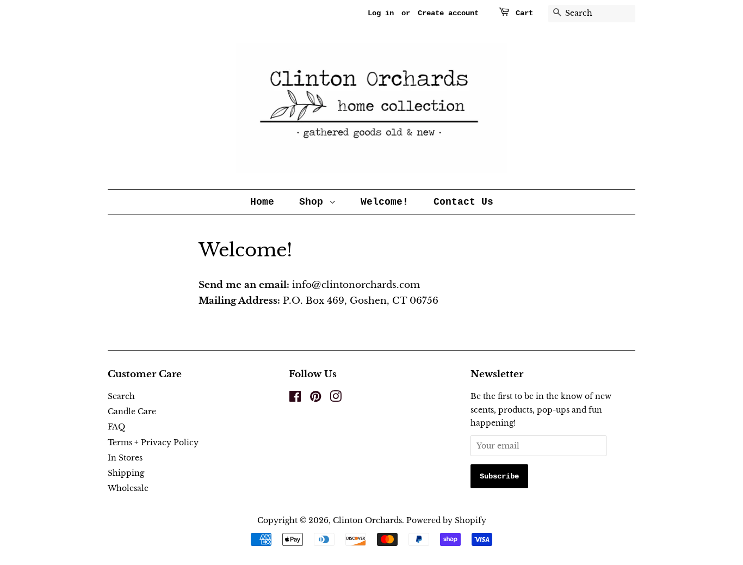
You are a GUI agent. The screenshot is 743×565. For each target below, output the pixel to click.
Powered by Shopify (446, 520)
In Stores (125, 458)
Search (121, 396)
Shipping (126, 473)
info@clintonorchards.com (309, 285)
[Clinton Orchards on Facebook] (295, 398)
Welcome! (384, 201)
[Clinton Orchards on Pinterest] (315, 398)
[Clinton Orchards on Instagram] (336, 398)
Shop (314, 201)
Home (262, 201)
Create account (448, 13)
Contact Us (463, 201)
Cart (524, 13)
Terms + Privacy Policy (153, 442)
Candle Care (132, 411)
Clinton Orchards (367, 520)
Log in (381, 13)
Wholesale (128, 488)
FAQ (116, 427)
